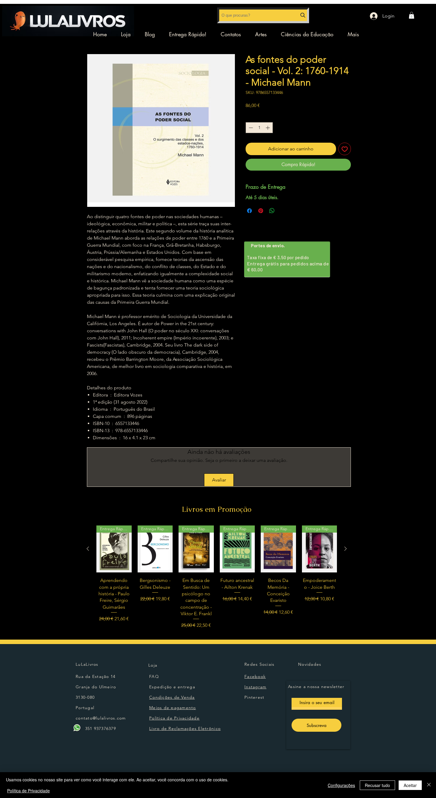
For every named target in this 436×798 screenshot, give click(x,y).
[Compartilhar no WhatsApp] (272, 210)
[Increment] (268, 127)
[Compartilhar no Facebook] (249, 210)
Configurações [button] (341, 785)
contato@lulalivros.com (101, 718)
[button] (411, 15)
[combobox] (263, 15)
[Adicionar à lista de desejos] (344, 149)
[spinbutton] (259, 127)
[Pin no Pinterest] (260, 210)
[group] (216, 577)
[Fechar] (428, 785)
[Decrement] (250, 127)
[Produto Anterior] (87, 548)
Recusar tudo (377, 785)
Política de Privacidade (28, 791)
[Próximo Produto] (345, 548)
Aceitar (410, 785)
